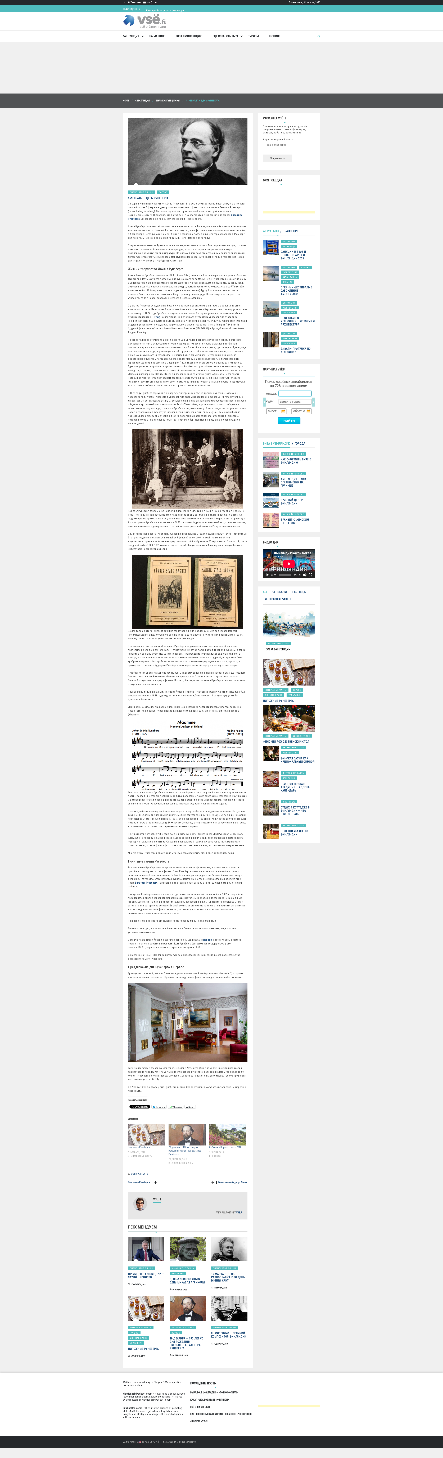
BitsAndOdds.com (132, 1408)
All (265, 592)
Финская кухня (138, 1338)
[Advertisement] (221, 67)
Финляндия (131, 36)
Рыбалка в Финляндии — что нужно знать (214, 1392)
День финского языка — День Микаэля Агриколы (187, 1281)
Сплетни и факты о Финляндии (294, 833)
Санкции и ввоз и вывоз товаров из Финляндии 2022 (293, 255)
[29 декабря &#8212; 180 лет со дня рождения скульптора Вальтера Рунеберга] (187, 1134)
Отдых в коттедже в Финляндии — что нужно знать (295, 811)
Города (300, 443)
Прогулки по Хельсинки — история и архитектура (298, 321)
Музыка (305, 267)
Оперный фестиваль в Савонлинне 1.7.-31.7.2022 (296, 291)
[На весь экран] (310, 575)
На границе (289, 246)
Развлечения (290, 272)
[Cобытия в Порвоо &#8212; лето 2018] (227, 1134)
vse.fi (239, 1212)
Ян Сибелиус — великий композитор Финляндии (228, 1335)
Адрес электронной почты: (278, 139)
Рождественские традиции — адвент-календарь (295, 787)
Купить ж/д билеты (285, 402)
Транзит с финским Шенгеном (295, 521)
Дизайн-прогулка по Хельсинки (296, 350)
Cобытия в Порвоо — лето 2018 (225, 1147)
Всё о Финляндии (200, 1407)
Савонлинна (290, 277)
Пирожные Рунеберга (139, 1147)
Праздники (177, 1273)
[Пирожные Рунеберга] (146, 1134)
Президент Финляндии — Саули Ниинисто (146, 1275)
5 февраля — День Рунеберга (148, 198)
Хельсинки (136, 1343)
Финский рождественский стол (286, 741)
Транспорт (291, 231)
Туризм (253, 36)
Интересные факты (141, 1327)
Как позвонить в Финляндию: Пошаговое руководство (221, 1414)
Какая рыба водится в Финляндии (209, 1399)
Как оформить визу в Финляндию (296, 461)
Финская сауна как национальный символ (297, 760)
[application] (289, 563)
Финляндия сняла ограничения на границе (293, 482)
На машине (157, 36)
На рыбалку (279, 592)
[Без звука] (305, 575)
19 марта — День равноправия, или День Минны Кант (228, 1277)
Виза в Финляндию (188, 36)
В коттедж (299, 592)
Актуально (271, 231)
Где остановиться (225, 36)
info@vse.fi (152, 2)
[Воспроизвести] (267, 575)
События (287, 282)
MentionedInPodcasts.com (156, 1399)
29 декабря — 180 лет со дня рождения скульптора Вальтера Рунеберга (185, 1151)
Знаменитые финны (141, 192)
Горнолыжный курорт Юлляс (232, 1182)
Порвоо (163, 192)
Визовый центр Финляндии (292, 501)
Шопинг (274, 36)
